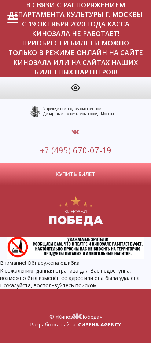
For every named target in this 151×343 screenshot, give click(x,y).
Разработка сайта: (75, 324)
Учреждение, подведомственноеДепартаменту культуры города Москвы (78, 111)
